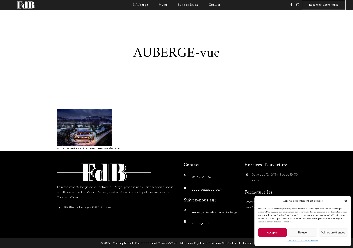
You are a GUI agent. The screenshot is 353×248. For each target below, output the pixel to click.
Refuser (303, 232)
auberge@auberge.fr (207, 189)
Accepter (272, 232)
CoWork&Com (168, 243)
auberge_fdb (201, 223)
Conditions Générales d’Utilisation (303, 241)
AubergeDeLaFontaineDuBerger (215, 212)
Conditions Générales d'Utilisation (229, 243)
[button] (345, 201)
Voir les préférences (333, 232)
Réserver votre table (324, 5)
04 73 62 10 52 (201, 177)
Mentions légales (192, 243)
